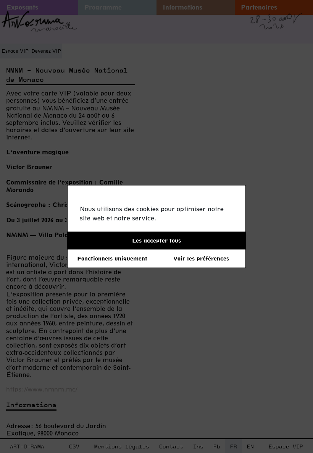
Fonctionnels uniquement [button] (112, 258)
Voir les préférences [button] (201, 258)
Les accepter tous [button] (156, 240)
